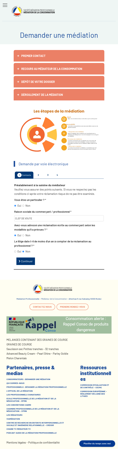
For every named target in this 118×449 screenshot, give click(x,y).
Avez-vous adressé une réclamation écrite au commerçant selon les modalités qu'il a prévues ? (54, 227)
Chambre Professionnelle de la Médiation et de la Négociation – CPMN (32, 410)
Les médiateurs (14, 415)
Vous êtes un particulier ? (29, 199)
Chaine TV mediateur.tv (18, 429)
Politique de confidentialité (44, 442)
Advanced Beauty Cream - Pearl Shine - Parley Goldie (37, 353)
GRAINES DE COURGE (19, 344)
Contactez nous (42, 306)
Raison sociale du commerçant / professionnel (42, 211)
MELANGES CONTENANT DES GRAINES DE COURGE (37, 339)
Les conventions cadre (18, 405)
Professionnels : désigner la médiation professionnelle (36, 387)
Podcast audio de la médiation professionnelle (31, 433)
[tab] (59, 56)
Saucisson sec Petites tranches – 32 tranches (32, 349)
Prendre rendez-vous (72, 306)
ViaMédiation (13, 419)
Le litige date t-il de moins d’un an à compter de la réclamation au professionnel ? (52, 243)
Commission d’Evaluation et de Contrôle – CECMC (94, 386)
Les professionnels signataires (23, 395)
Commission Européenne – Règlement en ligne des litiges (93, 393)
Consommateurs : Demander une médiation (28, 379)
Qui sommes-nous (15, 383)
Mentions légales (16, 442)
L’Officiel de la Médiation (19, 391)
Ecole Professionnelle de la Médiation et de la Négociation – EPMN (31, 399)
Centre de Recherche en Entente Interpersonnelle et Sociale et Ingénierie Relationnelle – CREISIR (35, 424)
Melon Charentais (16, 358)
